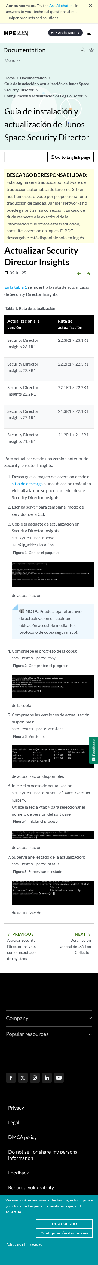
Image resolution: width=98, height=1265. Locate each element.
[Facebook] (11, 1078)
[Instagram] (35, 1078)
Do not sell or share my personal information (43, 1155)
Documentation (24, 50)
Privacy (16, 1108)
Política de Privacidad (23, 1244)
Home (10, 77)
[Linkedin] (47, 1078)
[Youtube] (59, 1078)
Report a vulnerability (31, 1188)
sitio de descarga (27, 483)
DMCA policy (22, 1137)
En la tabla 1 (15, 287)
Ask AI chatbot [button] (61, 5)
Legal (13, 1122)
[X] (23, 1078)
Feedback (18, 1173)
